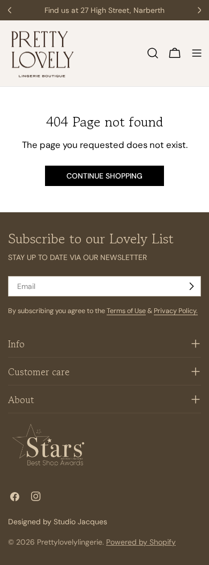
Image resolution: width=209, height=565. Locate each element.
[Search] (152, 53)
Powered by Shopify (141, 542)
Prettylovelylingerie (69, 542)
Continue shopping (104, 176)
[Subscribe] (191, 286)
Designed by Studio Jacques (57, 521)
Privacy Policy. (176, 311)
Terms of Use (126, 311)
